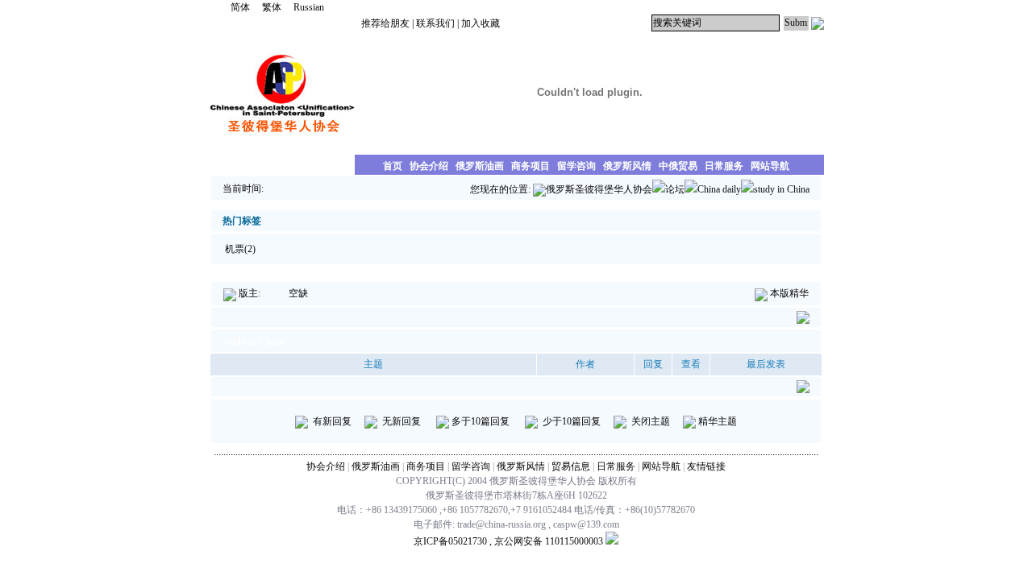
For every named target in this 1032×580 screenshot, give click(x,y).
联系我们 (435, 23)
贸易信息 (570, 466)
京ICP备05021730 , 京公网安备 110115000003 (508, 541)
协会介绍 (325, 466)
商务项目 (425, 466)
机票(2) (241, 249)
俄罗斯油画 (376, 466)
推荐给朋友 (385, 23)
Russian (308, 7)
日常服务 (616, 466)
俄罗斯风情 (521, 466)
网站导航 (661, 466)
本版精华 (789, 293)
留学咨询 (471, 466)
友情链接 (706, 466)
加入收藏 (480, 23)
